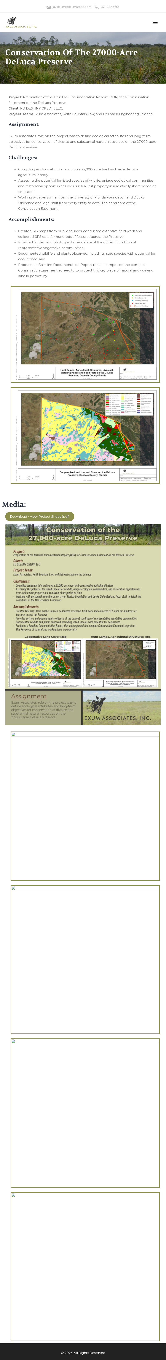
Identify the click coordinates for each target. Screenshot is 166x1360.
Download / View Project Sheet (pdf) (40, 516)
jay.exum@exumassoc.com (72, 6)
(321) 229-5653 (110, 6)
